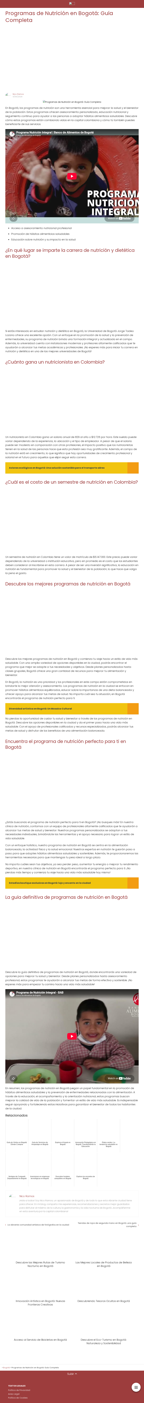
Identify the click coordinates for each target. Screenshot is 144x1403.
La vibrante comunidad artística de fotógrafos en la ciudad (38, 1224)
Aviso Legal (13, 1394)
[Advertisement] (72, 58)
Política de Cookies (18, 1397)
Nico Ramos (18, 94)
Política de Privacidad (19, 1390)
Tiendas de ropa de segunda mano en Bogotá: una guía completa (107, 1225)
